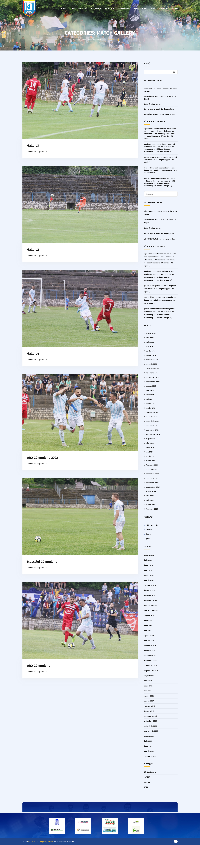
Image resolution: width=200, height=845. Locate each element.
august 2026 (151, 333)
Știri (153, 9)
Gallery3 (33, 145)
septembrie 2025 (153, 382)
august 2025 (151, 386)
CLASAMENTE (123, 9)
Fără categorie (152, 525)
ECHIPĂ (72, 9)
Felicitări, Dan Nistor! (152, 104)
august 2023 (151, 491)
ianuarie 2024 (151, 469)
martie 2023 (151, 505)
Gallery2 (33, 249)
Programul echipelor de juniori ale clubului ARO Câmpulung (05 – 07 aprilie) (160, 159)
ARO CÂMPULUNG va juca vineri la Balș (159, 114)
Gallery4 (33, 353)
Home (63, 9)
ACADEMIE (83, 9)
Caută (147, 63)
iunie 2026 (150, 342)
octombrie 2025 (152, 377)
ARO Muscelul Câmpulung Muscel (40, 842)
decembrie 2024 (152, 421)
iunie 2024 (150, 447)
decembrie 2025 (152, 368)
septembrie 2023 (153, 487)
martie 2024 (151, 461)
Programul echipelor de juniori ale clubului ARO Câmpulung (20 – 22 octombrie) (160, 170)
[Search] (176, 194)
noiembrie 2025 (152, 373)
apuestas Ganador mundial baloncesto (160, 129)
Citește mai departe (35, 151)
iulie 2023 (150, 496)
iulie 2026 (150, 338)
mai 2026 (149, 346)
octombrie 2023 (152, 483)
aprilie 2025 (150, 404)
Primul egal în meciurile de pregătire (159, 109)
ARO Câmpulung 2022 (42, 458)
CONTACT (163, 9)
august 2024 (151, 439)
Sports (148, 534)
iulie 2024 (150, 443)
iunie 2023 (150, 500)
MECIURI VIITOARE (140, 9)
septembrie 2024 (153, 434)
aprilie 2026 (151, 351)
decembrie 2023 (152, 474)
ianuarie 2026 (151, 364)
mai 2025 (149, 399)
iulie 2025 (150, 390)
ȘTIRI (148, 538)
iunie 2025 (150, 395)
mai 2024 (149, 452)
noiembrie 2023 (152, 478)
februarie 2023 (152, 509)
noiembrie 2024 (152, 426)
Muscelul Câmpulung (42, 562)
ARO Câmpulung (38, 666)
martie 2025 (151, 408)
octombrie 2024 (152, 430)
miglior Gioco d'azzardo (154, 144)
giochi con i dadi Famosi (154, 178)
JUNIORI (149, 530)
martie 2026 (151, 355)
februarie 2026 (152, 360)
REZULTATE (109, 9)
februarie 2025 (152, 412)
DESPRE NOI (96, 9)
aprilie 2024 (151, 456)
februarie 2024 (152, 465)
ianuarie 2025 (151, 417)
